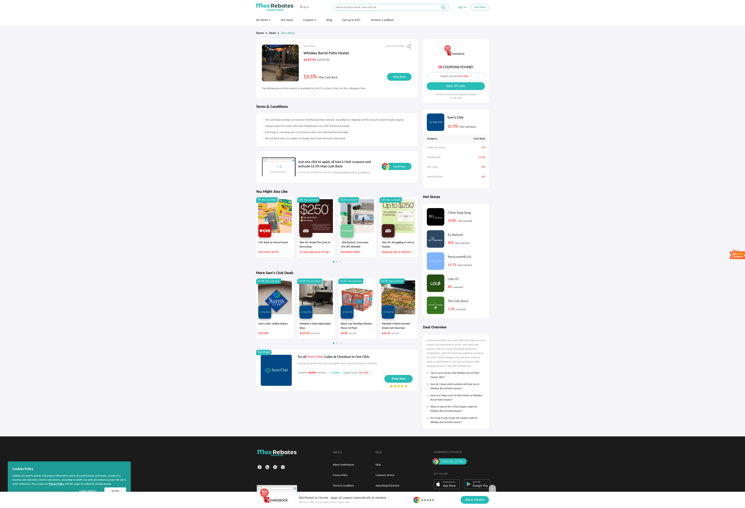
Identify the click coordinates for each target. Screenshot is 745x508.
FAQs (378, 464)
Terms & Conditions (343, 485)
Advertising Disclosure (387, 485)
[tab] (455, 374)
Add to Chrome (474, 499)
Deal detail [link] (288, 33)
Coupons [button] (308, 20)
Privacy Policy (340, 475)
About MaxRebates (343, 464)
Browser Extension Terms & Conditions (351, 172)
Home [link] (260, 33)
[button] (304, 7)
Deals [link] (272, 33)
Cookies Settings (87, 491)
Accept (115, 491)
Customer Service (385, 475)
